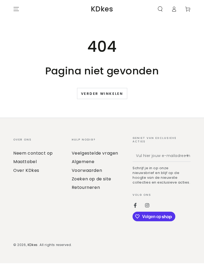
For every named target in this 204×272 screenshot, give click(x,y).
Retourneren (86, 187)
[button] (160, 9)
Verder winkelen (102, 93)
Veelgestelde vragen (95, 153)
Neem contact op (33, 153)
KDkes (33, 245)
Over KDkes (26, 170)
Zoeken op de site (91, 179)
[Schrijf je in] (188, 156)
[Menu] (16, 9)
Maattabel (25, 162)
